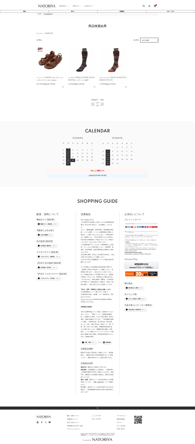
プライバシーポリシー (73, 429)
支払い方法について (73, 422)
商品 (24, 11)
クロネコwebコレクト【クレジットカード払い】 (140, 240)
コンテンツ (88, 6)
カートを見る (121, 426)
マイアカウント (121, 415)
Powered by (87, 440)
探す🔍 (73, 11)
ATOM (98, 419)
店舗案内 (122, 11)
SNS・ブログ (170, 11)
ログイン (119, 422)
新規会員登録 (121, 419)
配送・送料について (73, 415)
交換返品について (72, 419)
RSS (93, 419)
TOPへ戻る (97, 408)
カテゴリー (63, 6)
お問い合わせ (121, 429)
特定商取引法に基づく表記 (75, 426)
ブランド (75, 6)
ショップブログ (96, 415)
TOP (39, 14)
